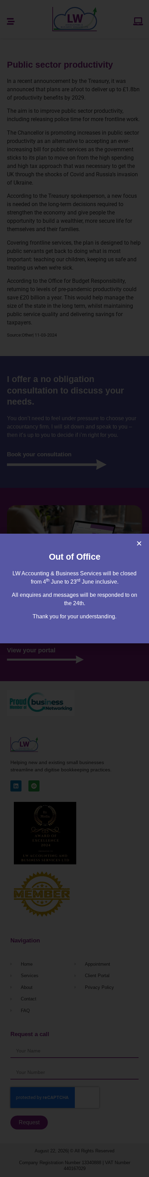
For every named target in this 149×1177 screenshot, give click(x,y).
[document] (74, 588)
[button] (139, 544)
